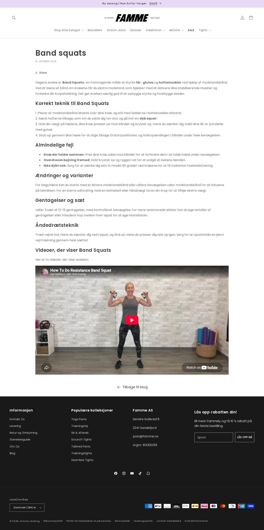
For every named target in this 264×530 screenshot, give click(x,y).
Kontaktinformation (196, 520)
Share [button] (43, 73)
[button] (14, 18)
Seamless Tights (82, 460)
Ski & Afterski (80, 433)
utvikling (35, 521)
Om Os (14, 446)
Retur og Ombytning (23, 433)
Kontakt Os (17, 419)
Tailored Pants (80, 446)
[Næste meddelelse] (253, 3)
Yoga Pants (79, 419)
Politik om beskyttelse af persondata (88, 520)
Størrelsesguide (20, 439)
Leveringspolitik (143, 520)
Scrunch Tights (81, 439)
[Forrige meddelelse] (11, 3)
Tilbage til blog (135, 387)
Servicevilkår (122, 520)
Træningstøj (79, 426)
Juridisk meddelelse (168, 520)
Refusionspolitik (53, 520)
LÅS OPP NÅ (244, 437)
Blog (12, 453)
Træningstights (81, 453)
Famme (24, 521)
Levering (15, 426)
